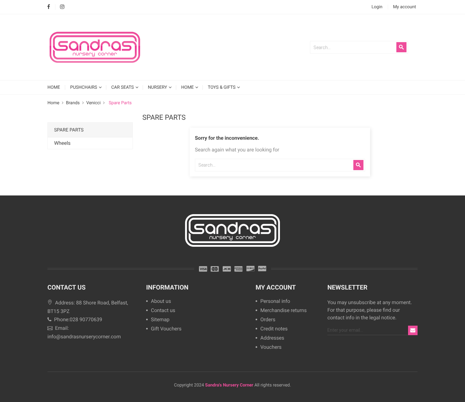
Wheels (62, 143)
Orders (267, 319)
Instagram (62, 7)
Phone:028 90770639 (77, 319)
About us (161, 301)
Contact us (163, 310)
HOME (53, 87)
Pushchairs (84, 87)
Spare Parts (69, 130)
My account (276, 287)
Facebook (48, 7)
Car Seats (123, 87)
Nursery (158, 87)
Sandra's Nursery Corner (229, 385)
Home (188, 87)
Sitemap (160, 319)
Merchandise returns (283, 310)
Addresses (272, 338)
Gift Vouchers (166, 329)
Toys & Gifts (222, 87)
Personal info (275, 301)
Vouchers (271, 347)
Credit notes (274, 329)
